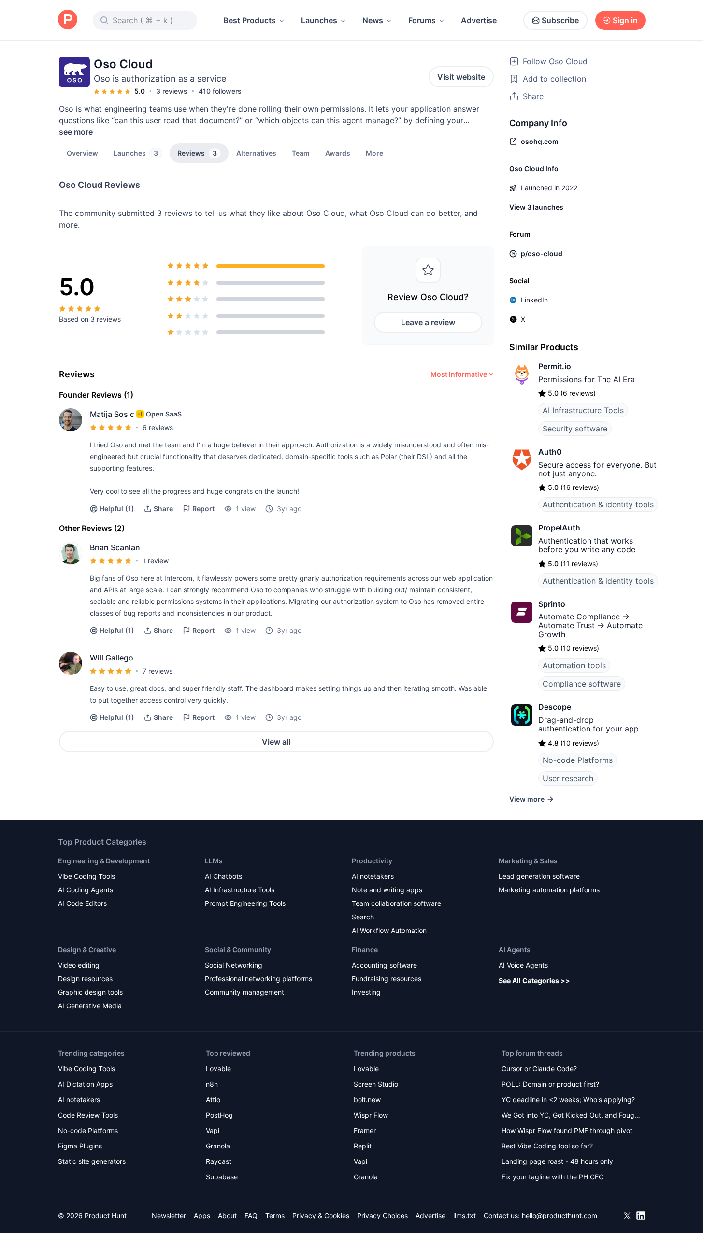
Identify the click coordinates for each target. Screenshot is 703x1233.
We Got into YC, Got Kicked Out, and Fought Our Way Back (571, 1116)
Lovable (218, 1068)
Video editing (79, 965)
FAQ (251, 1215)
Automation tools (574, 665)
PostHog (219, 1115)
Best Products (249, 20)
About (227, 1215)
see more (76, 132)
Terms (275, 1215)
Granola (218, 1146)
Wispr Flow (371, 1115)
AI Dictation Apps (85, 1084)
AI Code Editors (82, 903)
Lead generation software (539, 876)
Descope (554, 707)
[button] (374, 153)
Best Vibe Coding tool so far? (547, 1146)
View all (276, 741)
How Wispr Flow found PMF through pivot (567, 1130)
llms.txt (464, 1215)
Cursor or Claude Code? (539, 1068)
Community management (244, 992)
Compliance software (582, 683)
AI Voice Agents (523, 965)
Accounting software (384, 965)
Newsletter (169, 1215)
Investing (366, 992)
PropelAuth (559, 527)
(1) (117, 508)
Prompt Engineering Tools (245, 903)
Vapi (212, 1130)
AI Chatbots (223, 876)
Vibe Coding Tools (86, 876)
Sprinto (551, 604)
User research (568, 778)
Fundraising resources (386, 979)
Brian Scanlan (115, 547)
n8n (212, 1084)
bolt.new (367, 1099)
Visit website (461, 77)
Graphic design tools (90, 992)
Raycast (218, 1161)
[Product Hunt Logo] (67, 20)
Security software (575, 428)
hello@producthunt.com (559, 1215)
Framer (365, 1130)
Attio (213, 1099)
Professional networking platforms (258, 979)
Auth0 (550, 452)
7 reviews (157, 671)
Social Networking (233, 965)
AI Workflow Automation (389, 930)
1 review (156, 561)
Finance (365, 950)
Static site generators (92, 1161)
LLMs (214, 861)
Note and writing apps (387, 890)
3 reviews (171, 91)
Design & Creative (87, 950)
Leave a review (428, 322)
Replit (363, 1146)
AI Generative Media (90, 1006)
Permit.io (554, 366)
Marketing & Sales (528, 861)
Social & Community (238, 950)
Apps (202, 1215)
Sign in (625, 20)
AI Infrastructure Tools (583, 410)
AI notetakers (373, 876)
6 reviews (158, 427)
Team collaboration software (396, 903)
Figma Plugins (80, 1146)
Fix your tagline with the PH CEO (553, 1177)
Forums (422, 20)
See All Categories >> (534, 980)
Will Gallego (111, 657)
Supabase (222, 1177)
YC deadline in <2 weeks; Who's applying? (568, 1099)
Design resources (85, 979)
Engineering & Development (104, 861)
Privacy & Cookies (320, 1215)
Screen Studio (376, 1084)
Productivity (372, 861)
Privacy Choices (382, 1215)
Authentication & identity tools (598, 504)
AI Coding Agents (85, 890)
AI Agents (515, 950)
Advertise (479, 20)
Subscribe (560, 20)
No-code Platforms (578, 760)
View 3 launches (536, 207)
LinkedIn (534, 300)
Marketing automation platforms (549, 890)
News (372, 20)
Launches (319, 20)
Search (363, 917)
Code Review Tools (88, 1115)
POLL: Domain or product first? (550, 1084)
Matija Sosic (112, 414)
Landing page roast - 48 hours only (557, 1161)
